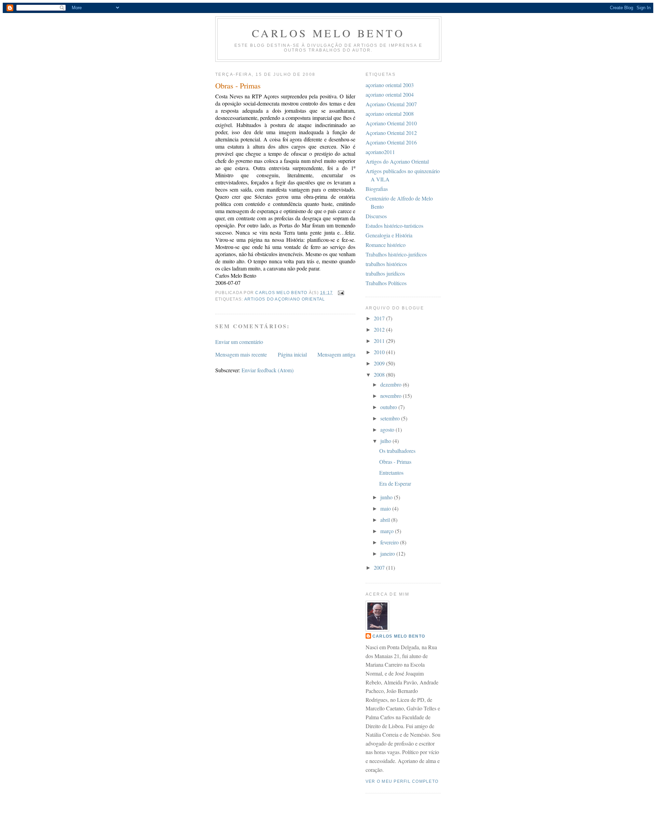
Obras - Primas (395, 461)
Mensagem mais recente (241, 354)
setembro (390, 418)
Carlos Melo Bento (328, 33)
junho (387, 497)
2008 (380, 374)
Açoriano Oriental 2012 (391, 132)
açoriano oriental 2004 (390, 94)
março (387, 530)
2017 (380, 318)
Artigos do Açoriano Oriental (284, 299)
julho (386, 440)
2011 (380, 340)
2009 (380, 363)
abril (385, 519)
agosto (388, 429)
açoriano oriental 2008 (390, 113)
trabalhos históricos (386, 263)
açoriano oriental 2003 (390, 84)
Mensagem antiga (336, 354)
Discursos (376, 216)
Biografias (377, 188)
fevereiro (390, 542)
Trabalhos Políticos (386, 283)
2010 (380, 352)
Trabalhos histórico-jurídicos (396, 254)
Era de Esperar (395, 483)
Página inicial (292, 354)
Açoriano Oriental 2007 (391, 104)
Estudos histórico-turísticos (394, 225)
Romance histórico (386, 244)
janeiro (388, 553)
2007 (380, 567)
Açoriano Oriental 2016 (391, 142)
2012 (380, 329)
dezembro (391, 384)
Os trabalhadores (397, 450)
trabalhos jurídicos (385, 273)
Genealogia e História (389, 235)
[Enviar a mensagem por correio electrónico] (340, 292)
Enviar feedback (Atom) (267, 370)
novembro (391, 395)
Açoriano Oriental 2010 (391, 123)
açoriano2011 (380, 151)
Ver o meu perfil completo (402, 781)
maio (386, 508)
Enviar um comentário (239, 341)
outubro (389, 407)
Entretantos (391, 472)
